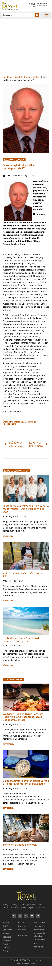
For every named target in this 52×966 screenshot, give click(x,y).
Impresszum (39, 926)
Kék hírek (22, 930)
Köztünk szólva (31, 77)
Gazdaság (7, 930)
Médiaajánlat (39, 922)
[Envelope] (38, 916)
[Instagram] (26, 916)
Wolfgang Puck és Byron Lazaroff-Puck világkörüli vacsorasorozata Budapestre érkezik (23, 717)
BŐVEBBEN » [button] (8, 536)
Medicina (7, 940)
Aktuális (6, 926)
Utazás (21, 926)
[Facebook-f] (14, 916)
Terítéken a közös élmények (20, 844)
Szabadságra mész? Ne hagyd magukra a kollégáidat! (21, 639)
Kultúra (6, 933)
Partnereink (38, 930)
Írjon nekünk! (39, 947)
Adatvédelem (39, 939)
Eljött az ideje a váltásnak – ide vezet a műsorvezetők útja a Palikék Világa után (26, 508)
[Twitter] (32, 916)
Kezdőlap (7, 77)
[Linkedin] (20, 916)
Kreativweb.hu (30, 964)
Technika (7, 937)
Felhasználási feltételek (39, 934)
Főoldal (6, 922)
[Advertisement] (26, 48)
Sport (5, 944)
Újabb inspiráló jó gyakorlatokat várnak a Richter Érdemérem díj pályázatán (26, 782)
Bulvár (5, 951)
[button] (46, 15)
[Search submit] (37, 15)
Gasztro (6, 947)
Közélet (18, 77)
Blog (35, 943)
